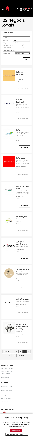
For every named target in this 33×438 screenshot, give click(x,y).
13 (14, 355)
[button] (18, 9)
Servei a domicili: (8, 47)
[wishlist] (24, 9)
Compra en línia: (8, 45)
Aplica (26, 59)
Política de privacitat (6, 390)
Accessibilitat (5, 402)
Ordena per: (6, 53)
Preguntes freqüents (6, 387)
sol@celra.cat (5, 377)
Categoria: (6, 43)
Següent (21, 355)
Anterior (6, 351)
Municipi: (6, 40)
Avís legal (4, 395)
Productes (24, 147)
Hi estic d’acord (16, 430)
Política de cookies (6, 398)
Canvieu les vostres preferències (16, 434)
